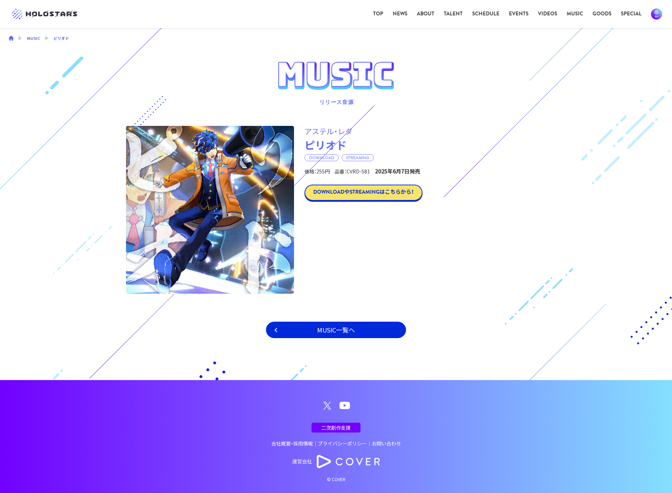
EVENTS (518, 13)
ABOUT (425, 13)
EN (656, 14)
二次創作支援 (336, 427)
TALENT (453, 13)
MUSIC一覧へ (336, 329)
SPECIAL (631, 13)
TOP (378, 13)
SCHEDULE (485, 13)
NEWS (400, 13)
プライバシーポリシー (342, 443)
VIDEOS (547, 13)
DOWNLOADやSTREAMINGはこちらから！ (363, 192)
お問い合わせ (386, 443)
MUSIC (575, 13)
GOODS (602, 13)
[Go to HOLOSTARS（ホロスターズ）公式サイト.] (11, 39)
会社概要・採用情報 (292, 443)
